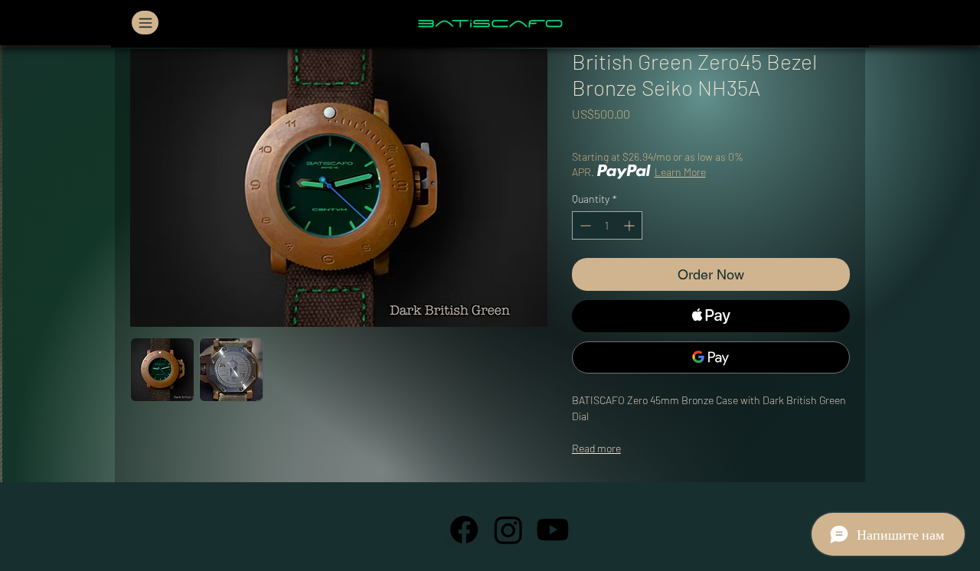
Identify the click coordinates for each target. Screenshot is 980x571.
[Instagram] (508, 529)
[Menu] (145, 22)
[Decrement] (583, 225)
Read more (596, 448)
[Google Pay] (711, 357)
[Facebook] (464, 529)
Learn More (680, 171)
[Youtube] (552, 529)
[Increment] (630, 225)
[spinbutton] (607, 225)
